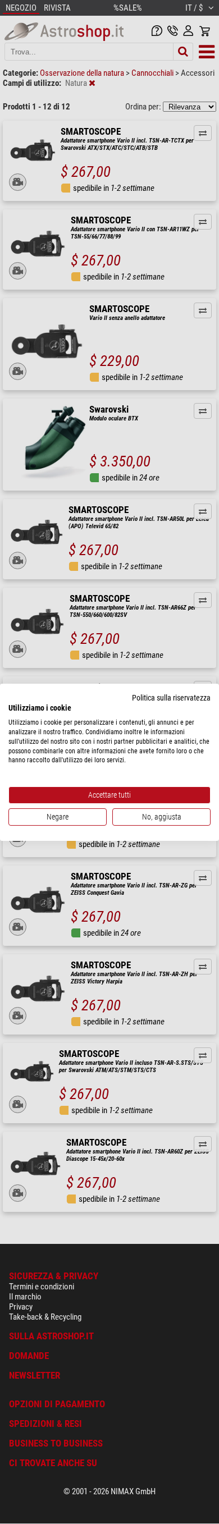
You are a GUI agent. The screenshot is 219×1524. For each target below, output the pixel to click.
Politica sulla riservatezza (171, 697)
